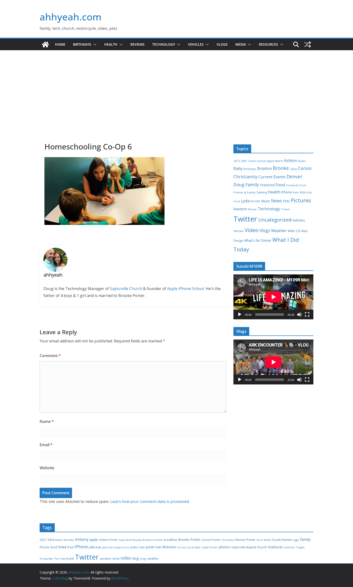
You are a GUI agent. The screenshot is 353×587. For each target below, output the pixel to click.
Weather (279, 230)
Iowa (62, 547)
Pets (286, 201)
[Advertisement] (176, 100)
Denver (294, 176)
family (305, 539)
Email (46, 444)
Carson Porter (210, 540)
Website (47, 467)
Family (252, 184)
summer (289, 547)
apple (94, 539)
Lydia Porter (210, 547)
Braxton (264, 168)
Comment (50, 355)
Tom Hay (60, 558)
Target (300, 547)
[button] (94, 44)
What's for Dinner (257, 240)
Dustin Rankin (282, 540)
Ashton (290, 160)
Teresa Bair (47, 558)
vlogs (143, 558)
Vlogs (222, 44)
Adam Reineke (64, 540)
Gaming (261, 192)
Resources (268, 44)
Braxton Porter (153, 540)
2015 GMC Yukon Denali (249, 161)
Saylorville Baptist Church (249, 547)
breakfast (170, 540)
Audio (302, 161)
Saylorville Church (126, 288)
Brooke (281, 168)
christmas (227, 540)
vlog (135, 558)
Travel (285, 209)
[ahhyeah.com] (45, 44)
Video (252, 230)
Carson (305, 168)
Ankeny (82, 539)
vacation (105, 558)
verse (116, 558)
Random (240, 208)
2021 (43, 540)
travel (70, 558)
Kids (303, 192)
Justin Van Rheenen (161, 547)
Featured (267, 184)
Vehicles (196, 44)
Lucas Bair (194, 547)
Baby (238, 168)
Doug (238, 184)
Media (240, 44)
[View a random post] (307, 44)
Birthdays (82, 44)
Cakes (293, 169)
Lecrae (181, 547)
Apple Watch (275, 161)
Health (110, 44)
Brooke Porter (189, 539)
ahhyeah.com (71, 16)
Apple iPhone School (185, 288)
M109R (255, 201)
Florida (44, 547)
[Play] (239, 314)
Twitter (245, 219)
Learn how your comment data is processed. (149, 501)
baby (122, 540)
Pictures (301, 200)
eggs (296, 540)
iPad (70, 547)
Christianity (245, 176)
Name (47, 421)
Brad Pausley (134, 540)
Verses (238, 231)
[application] (273, 296)
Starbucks (275, 547)
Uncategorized (274, 219)
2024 (50, 540)
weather (153, 558)
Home (60, 44)
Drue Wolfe (263, 540)
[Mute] (299, 314)
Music (265, 200)
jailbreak (95, 547)
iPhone (286, 192)
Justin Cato (137, 547)
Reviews (137, 44)
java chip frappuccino (115, 547)
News (276, 201)
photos (224, 546)
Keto (296, 192)
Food (280, 184)
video (126, 558)
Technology (163, 44)
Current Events (272, 176)
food (53, 547)
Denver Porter (245, 540)
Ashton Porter (108, 540)
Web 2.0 (294, 231)
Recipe (252, 209)
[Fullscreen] (307, 314)
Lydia (245, 201)
